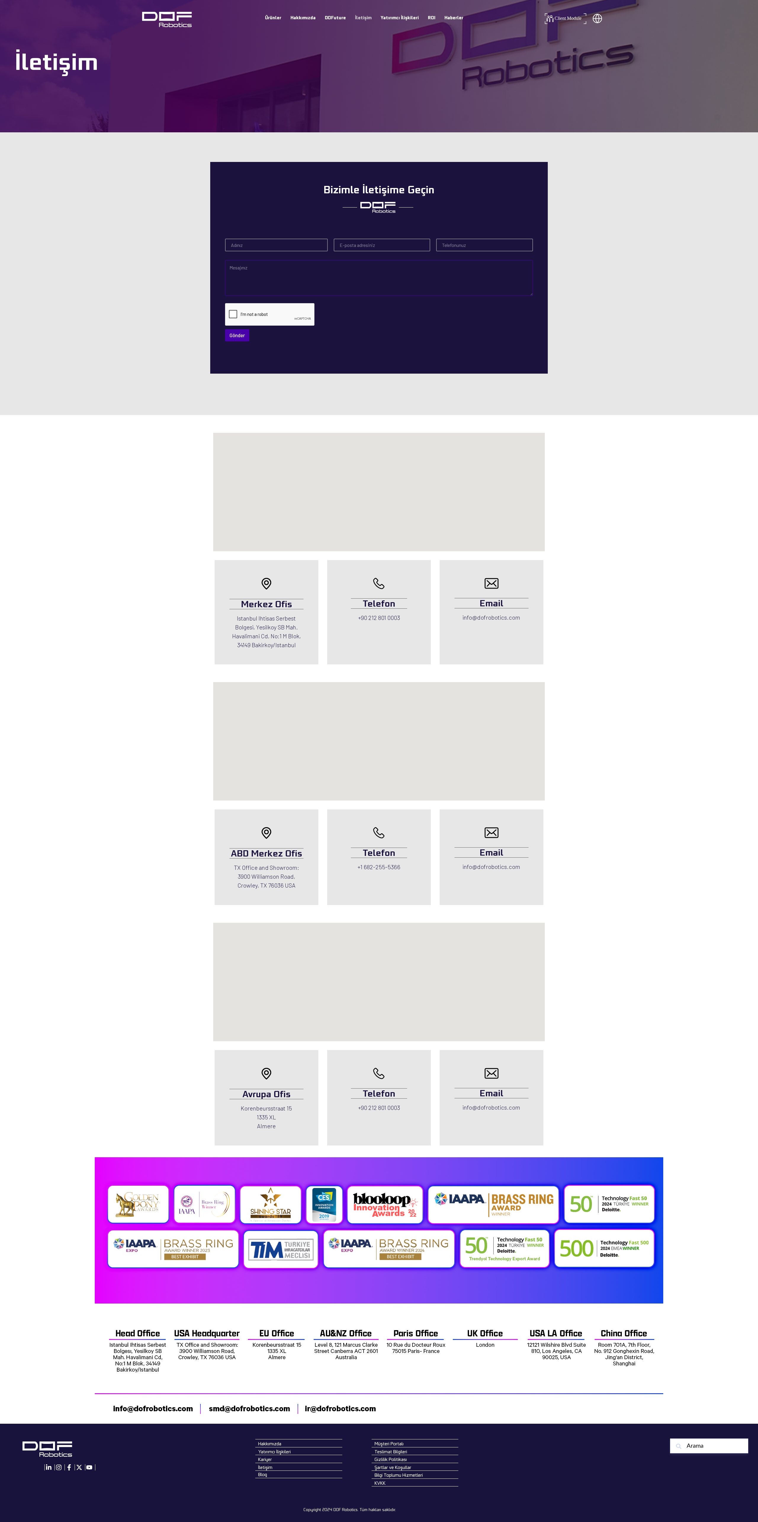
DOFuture (335, 17)
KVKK (380, 1483)
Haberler (453, 17)
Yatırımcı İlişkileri (399, 17)
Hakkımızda (303, 17)
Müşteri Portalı (389, 1444)
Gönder (237, 335)
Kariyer (265, 1459)
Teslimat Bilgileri (391, 1452)
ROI (431, 17)
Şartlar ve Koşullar (393, 1467)
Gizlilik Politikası (391, 1459)
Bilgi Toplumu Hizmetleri (399, 1475)
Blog (262, 1474)
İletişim (363, 17)
